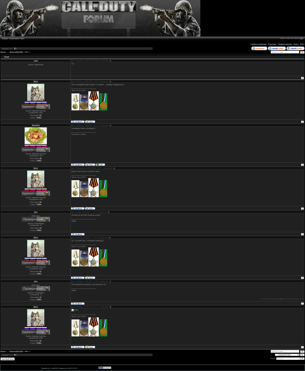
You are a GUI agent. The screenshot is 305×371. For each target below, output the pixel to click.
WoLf (36, 81)
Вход (22, 38)
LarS (36, 61)
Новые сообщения (258, 44)
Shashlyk (36, 125)
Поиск (296, 44)
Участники (272, 44)
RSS (301, 38)
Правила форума (285, 44)
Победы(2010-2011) (16, 52)
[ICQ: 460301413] (100, 164)
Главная (5, 38)
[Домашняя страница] (90, 121)
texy (35, 212)
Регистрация (14, 38)
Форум (3, 52)
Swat (26, 52)
